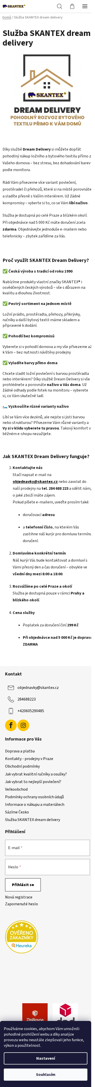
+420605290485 (30, 711)
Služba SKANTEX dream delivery (32, 820)
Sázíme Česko (17, 812)
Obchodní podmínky (22, 766)
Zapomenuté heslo (21, 904)
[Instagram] (23, 725)
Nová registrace (18, 897)
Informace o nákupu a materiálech (34, 804)
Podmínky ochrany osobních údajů (34, 797)
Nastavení (45, 1058)
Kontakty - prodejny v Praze (29, 759)
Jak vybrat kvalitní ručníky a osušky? (36, 774)
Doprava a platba (20, 751)
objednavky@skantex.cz (38, 687)
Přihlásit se (23, 885)
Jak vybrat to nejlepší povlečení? (33, 782)
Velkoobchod (16, 789)
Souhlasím (45, 1074)
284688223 (26, 699)
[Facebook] (11, 725)
